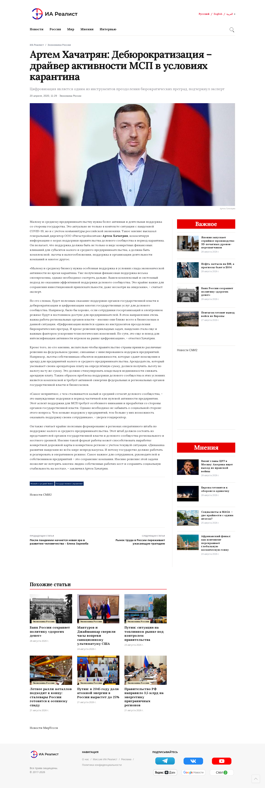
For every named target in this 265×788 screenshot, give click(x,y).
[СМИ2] (221, 772)
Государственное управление (69, 483)
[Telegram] (165, 760)
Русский (204, 14)
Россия (55, 29)
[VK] (193, 760)
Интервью (108, 29)
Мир (70, 29)
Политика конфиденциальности (102, 765)
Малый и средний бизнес (42, 483)
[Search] (231, 29)
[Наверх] (256, 779)
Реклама (126, 759)
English (218, 14)
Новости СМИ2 (41, 494)
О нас (85, 759)
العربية (229, 14)
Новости (36, 29)
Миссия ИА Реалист (105, 759)
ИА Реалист (37, 45)
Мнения (87, 29)
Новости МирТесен (44, 728)
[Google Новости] (193, 772)
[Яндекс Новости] (165, 772)
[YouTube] (221, 760)
